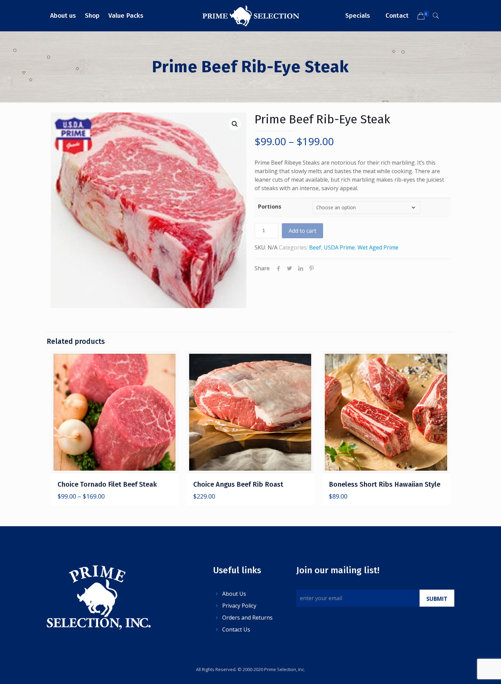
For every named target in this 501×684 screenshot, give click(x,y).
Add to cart (302, 230)
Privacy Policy (239, 605)
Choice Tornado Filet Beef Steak (107, 484)
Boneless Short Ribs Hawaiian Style (384, 484)
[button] (235, 124)
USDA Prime (339, 247)
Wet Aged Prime (378, 247)
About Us (234, 593)
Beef (315, 247)
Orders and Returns (247, 617)
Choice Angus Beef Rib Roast (238, 484)
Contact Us (236, 629)
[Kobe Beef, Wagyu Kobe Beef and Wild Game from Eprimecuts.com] (251, 15)
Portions (269, 206)
